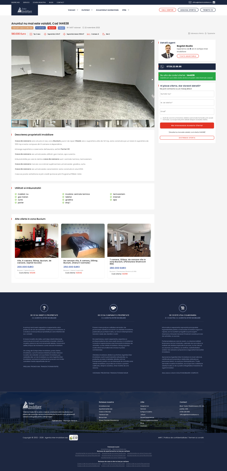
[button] (152, 42)
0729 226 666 (185, 412)
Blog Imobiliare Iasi (119, 449)
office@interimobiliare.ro (202, 2)
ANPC (160, 437)
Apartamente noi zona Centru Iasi (114, 453)
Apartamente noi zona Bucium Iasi (88, 453)
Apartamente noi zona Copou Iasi (139, 453)
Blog (51, 2)
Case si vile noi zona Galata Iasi (88, 466)
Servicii (26, 2)
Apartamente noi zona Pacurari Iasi (87, 455)
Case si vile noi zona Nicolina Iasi (113, 466)
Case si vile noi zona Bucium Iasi (89, 464)
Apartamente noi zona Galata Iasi (114, 455)
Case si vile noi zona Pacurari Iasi (138, 464)
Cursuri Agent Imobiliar (149, 420)
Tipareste (211, 33)
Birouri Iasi (103, 417)
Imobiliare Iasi (104, 406)
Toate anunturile (187, 56)
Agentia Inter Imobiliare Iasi (56, 437)
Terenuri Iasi (103, 414)
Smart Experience (147, 417)
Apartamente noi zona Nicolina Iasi (139, 455)
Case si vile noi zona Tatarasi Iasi (138, 466)
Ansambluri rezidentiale (107, 10)
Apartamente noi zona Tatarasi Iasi (113, 458)
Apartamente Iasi (105, 409)
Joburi (142, 414)
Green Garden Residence (109, 420)
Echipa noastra (39, 2)
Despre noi (15, 2)
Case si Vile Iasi (105, 412)
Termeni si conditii (196, 437)
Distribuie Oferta (187, 138)
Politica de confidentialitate (175, 437)
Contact (60, 2)
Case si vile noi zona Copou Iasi (113, 464)
